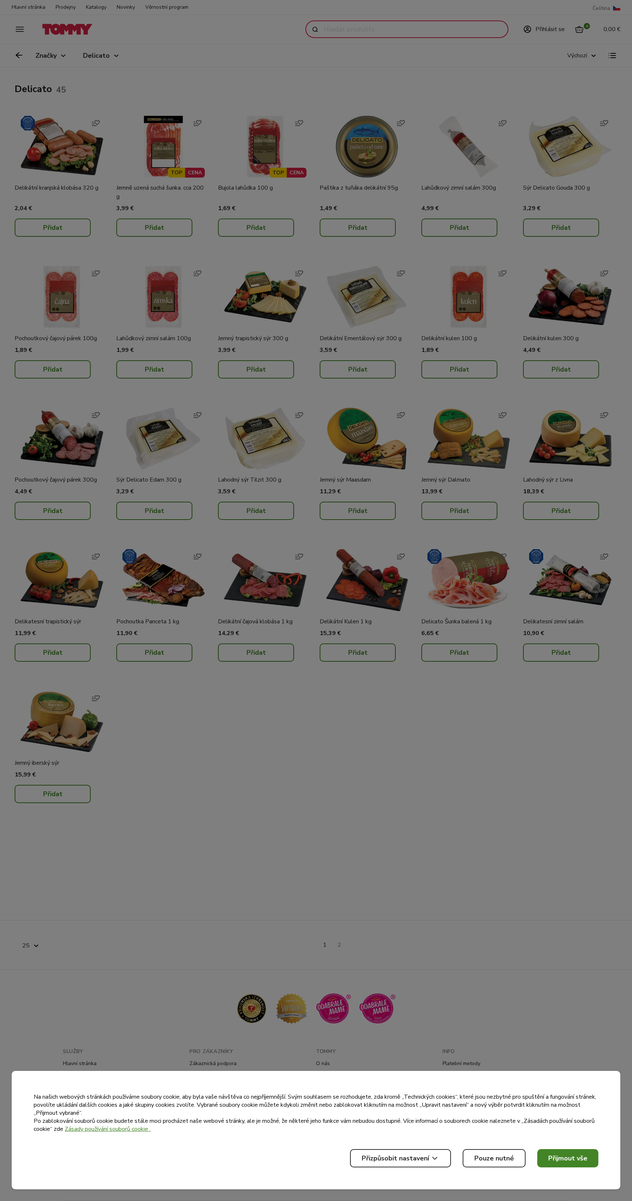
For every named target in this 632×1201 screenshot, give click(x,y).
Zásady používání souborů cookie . (108, 1129)
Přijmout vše (567, 1158)
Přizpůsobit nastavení (395, 1158)
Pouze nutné (494, 1158)
